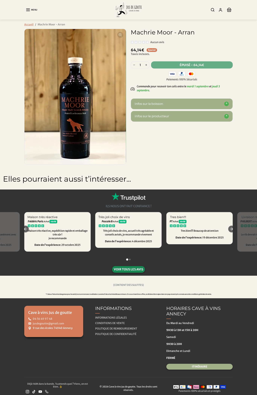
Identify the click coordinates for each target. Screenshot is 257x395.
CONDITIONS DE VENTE (110, 323)
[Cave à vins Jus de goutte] (128, 9)
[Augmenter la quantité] (146, 64)
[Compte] (220, 10)
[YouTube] (40, 391)
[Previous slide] (5, 193)
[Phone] (46, 391)
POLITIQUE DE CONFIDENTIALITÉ (115, 334)
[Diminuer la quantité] (134, 64)
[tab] (127, 259)
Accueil (28, 24)
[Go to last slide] (25, 229)
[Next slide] (251, 193)
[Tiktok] (34, 391)
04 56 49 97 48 (42, 318)
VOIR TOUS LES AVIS (128, 269)
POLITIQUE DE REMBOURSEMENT (116, 328)
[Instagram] (27, 391)
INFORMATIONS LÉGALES (111, 317)
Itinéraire (199, 366)
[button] (32, 10)
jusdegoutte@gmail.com (48, 323)
